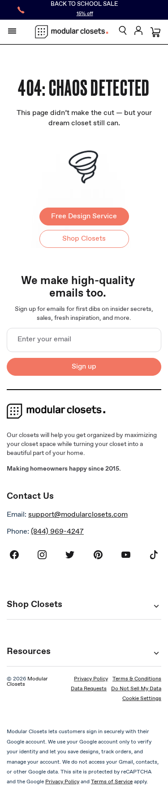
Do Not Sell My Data (136, 689)
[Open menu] (12, 30)
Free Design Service (84, 216)
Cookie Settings (141, 698)
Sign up (84, 366)
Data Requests (89, 689)
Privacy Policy (91, 679)
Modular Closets (27, 681)
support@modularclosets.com (78, 514)
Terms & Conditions (136, 679)
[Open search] (122, 31)
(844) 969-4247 (57, 531)
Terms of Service (112, 782)
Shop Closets (84, 238)
